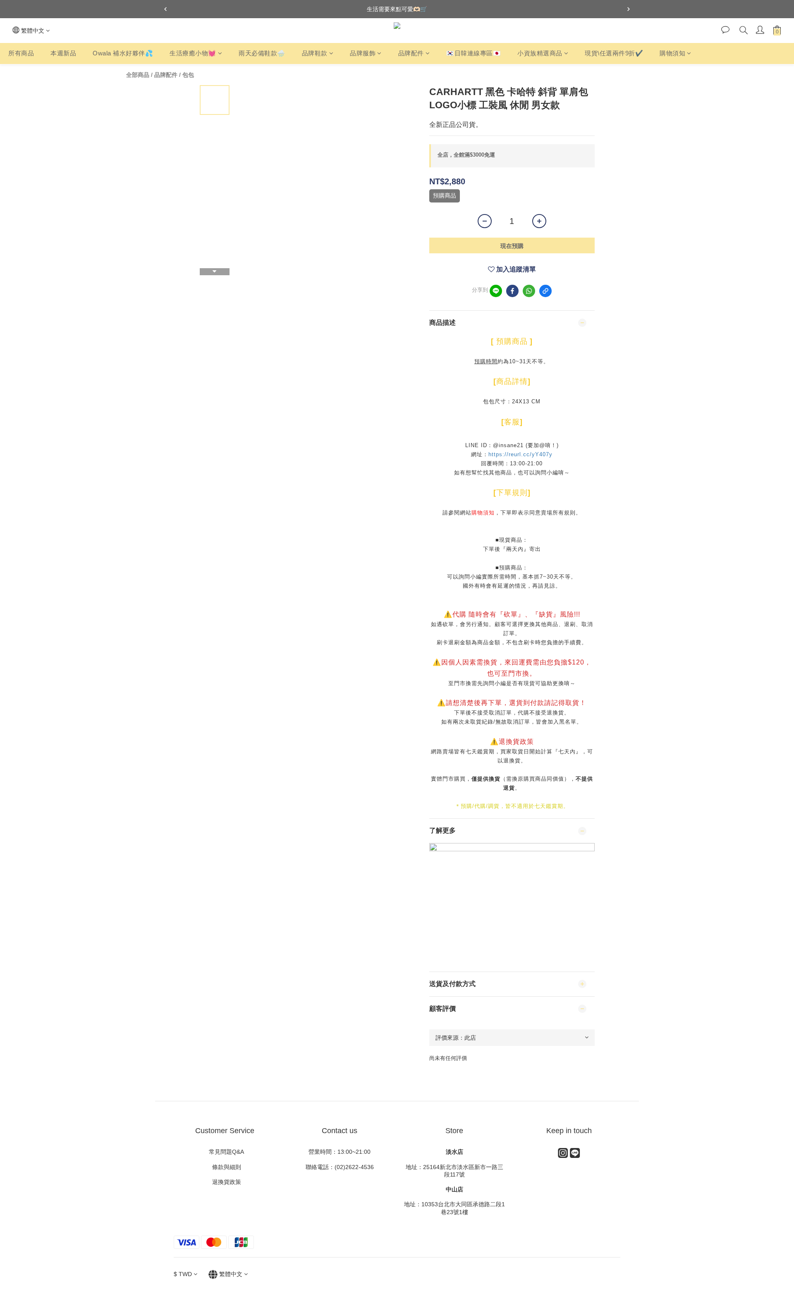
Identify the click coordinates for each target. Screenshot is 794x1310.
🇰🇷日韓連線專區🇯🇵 (473, 53)
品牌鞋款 (315, 53)
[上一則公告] (165, 9)
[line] (496, 291)
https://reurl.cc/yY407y (520, 454)
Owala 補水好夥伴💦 (123, 53)
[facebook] (512, 291)
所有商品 (21, 53)
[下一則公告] (628, 9)
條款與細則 (227, 1167)
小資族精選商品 (539, 53)
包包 (188, 74)
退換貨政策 (225, 1182)
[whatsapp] (529, 291)
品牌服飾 (362, 53)
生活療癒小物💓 (193, 53)
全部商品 (137, 74)
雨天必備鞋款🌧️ (262, 53)
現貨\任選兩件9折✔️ (614, 53)
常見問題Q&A (225, 1151)
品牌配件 (411, 53)
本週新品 (63, 53)
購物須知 (672, 53)
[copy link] (545, 291)
